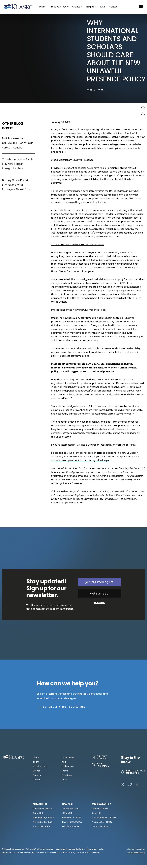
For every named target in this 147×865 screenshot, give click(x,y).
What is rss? (99, 602)
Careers (37, 775)
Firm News (67, 775)
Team (36, 761)
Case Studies (68, 757)
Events (65, 770)
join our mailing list (99, 582)
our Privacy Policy (96, 849)
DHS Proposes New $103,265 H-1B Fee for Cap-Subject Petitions (18, 143)
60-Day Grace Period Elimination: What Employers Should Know (16, 184)
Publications (68, 766)
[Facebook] (137, 785)
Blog (89, 89)
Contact (37, 779)
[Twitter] (130, 785)
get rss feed (99, 593)
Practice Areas (40, 766)
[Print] (143, 108)
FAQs (64, 779)
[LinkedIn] (122, 785)
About (36, 757)
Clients (36, 770)
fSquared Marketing (136, 852)
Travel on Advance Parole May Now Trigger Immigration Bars (17, 163)
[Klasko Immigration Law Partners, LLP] (18, 6)
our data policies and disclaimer (70, 849)
